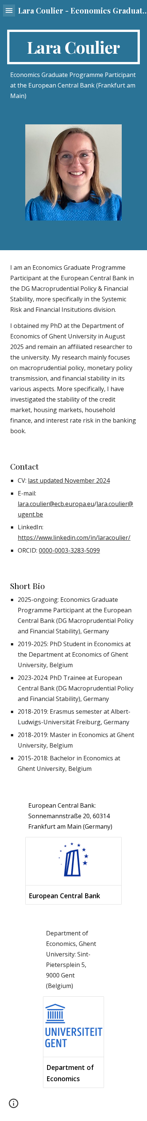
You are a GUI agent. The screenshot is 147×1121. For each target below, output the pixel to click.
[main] (73, 47)
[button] (9, 10)
